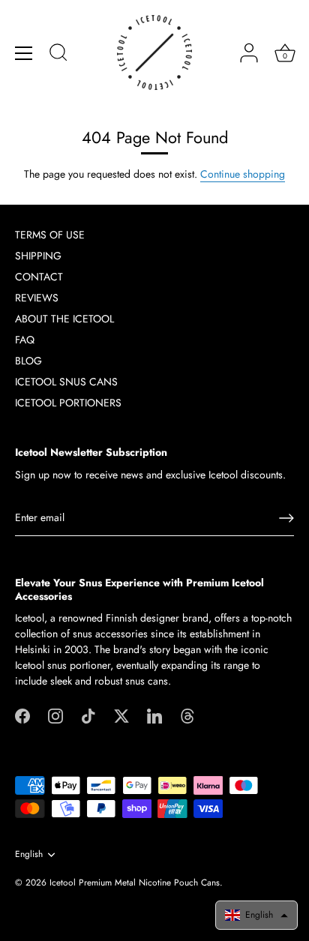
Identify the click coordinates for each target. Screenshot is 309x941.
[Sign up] (286, 518)
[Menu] (24, 53)
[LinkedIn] (154, 714)
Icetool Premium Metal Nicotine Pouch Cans (135, 882)
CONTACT (39, 276)
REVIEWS (36, 297)
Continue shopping (242, 173)
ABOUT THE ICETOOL (64, 318)
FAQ (24, 339)
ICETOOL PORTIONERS (68, 402)
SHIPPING (38, 255)
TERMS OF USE (50, 234)
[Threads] (187, 714)
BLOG (28, 360)
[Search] (58, 54)
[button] (256, 915)
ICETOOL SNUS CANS (66, 381)
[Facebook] (22, 714)
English (29, 854)
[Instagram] (55, 714)
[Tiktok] (88, 714)
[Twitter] (121, 714)
